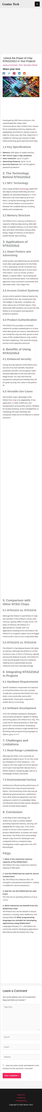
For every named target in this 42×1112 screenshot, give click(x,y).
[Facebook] (4, 73)
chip (14, 400)
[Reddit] (24, 73)
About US (21, 1095)
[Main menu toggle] (37, 4)
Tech (20, 65)
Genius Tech (10, 4)
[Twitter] (9, 73)
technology (24, 189)
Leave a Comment (10, 65)
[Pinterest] (14, 73)
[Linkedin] (19, 73)
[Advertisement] (21, 31)
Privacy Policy (21, 1100)
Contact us (21, 1097)
